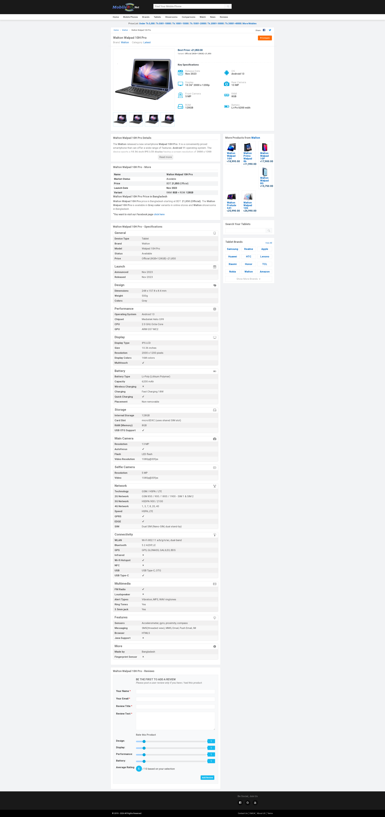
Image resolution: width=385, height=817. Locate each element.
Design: (120, 740)
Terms (270, 813)
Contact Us (243, 813)
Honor (248, 264)
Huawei (232, 256)
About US (261, 813)
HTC (248, 256)
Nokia (232, 271)
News (213, 17)
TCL (264, 264)
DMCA (252, 813)
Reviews (224, 17)
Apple (264, 248)
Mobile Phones (130, 17)
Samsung (232, 248)
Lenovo (264, 256)
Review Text (124, 713)
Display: (120, 747)
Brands (145, 17)
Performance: (124, 754)
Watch (203, 17)
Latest (147, 42)
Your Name (123, 691)
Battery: (121, 760)
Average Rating (125, 767)
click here (159, 214)
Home (116, 17)
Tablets (157, 17)
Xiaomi (233, 264)
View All (268, 243)
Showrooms (171, 17)
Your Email (123, 698)
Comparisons (188, 17)
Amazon (265, 271)
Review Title (124, 706)
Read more (165, 157)
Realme (248, 248)
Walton (255, 137)
